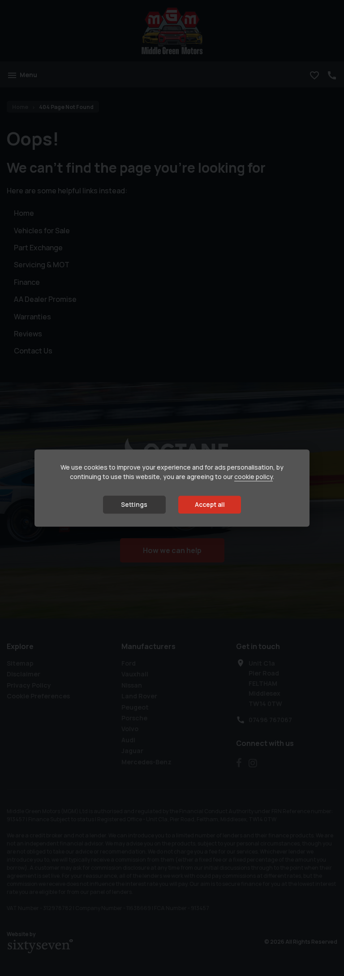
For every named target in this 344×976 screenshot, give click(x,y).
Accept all (210, 504)
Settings (134, 504)
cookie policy (253, 476)
